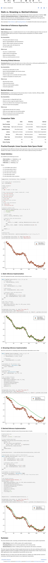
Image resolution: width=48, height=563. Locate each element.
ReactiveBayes (18, 561)
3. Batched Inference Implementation (13, 428)
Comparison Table (8, 118)
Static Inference (11, 21)
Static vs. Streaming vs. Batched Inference (19, 12)
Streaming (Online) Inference (10, 60)
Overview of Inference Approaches (14, 25)
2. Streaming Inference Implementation (14, 348)
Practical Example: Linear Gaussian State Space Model (21, 146)
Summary (4, 538)
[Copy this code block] (46, 179)
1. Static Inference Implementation (12, 274)
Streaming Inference (21, 21)
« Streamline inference (6, 559)
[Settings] (44, 7)
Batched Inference (7, 90)
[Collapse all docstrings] (46, 7)
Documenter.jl (28, 561)
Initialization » (44, 559)
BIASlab (8, 561)
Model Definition (6, 154)
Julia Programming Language (39, 561)
